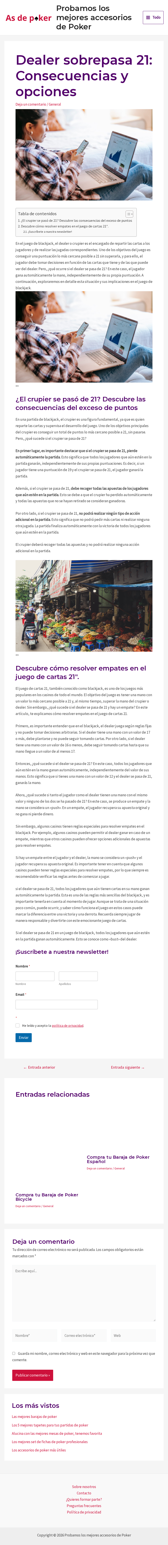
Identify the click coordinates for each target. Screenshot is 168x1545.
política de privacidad (67, 1025)
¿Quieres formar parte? (84, 1499)
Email (21, 994)
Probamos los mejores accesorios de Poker (94, 17)
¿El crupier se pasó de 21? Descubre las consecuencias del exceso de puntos (76, 220)
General (55, 104)
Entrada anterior (39, 1067)
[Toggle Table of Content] (127, 214)
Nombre (21, 984)
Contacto (84, 1493)
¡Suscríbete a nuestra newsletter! (50, 232)
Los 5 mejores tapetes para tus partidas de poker (50, 1425)
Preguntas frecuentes (84, 1505)
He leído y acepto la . (53, 1025)
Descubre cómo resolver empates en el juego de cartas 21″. (64, 226)
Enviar (23, 1037)
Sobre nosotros (84, 1486)
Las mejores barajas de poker (34, 1416)
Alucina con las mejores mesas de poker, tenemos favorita (57, 1433)
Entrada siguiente (128, 1067)
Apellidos (65, 984)
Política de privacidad (84, 1512)
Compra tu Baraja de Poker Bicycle (47, 1197)
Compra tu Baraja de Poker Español (118, 1159)
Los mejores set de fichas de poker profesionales (50, 1441)
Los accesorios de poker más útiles (39, 1450)
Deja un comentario (31, 104)
